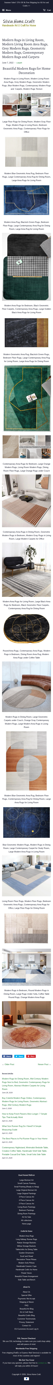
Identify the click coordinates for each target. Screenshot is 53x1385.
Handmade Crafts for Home (26, 1270)
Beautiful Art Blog (26, 1309)
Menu (8, 10)
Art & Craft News (26, 1312)
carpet (19, 63)
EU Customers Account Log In (26, 1329)
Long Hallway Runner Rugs (26, 1239)
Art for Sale (26, 1217)
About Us (26, 1292)
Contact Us (26, 1326)
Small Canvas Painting (26, 1183)
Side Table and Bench (26, 1280)
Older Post (9, 1064)
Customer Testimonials (27, 1319)
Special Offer (26, 1295)
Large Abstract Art (26, 1180)
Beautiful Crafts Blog (26, 1315)
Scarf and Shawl (26, 1256)
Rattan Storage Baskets (26, 1243)
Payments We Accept (26, 1299)
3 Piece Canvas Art (26, 1197)
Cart (49, 10)
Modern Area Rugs (26, 1236)
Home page (26, 1224)
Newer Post (43, 1064)
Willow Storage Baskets (26, 1246)
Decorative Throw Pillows (26, 1259)
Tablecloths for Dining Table (26, 1249)
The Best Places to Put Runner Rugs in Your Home (24, 1138)
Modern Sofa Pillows (26, 1263)
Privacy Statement (26, 1322)
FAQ (26, 1305)
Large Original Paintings (26, 1193)
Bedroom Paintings (26, 1210)
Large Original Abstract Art (26, 1190)
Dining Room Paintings (26, 1214)
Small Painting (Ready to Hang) (26, 1187)
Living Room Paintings (26, 1207)
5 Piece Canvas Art (26, 1204)
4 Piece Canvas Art (26, 1200)
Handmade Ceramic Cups (26, 1266)
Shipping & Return (26, 1302)
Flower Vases (26, 1273)
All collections (26, 1220)
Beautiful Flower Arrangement (26, 1276)
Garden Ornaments (26, 1253)
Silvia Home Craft (34, 1374)
